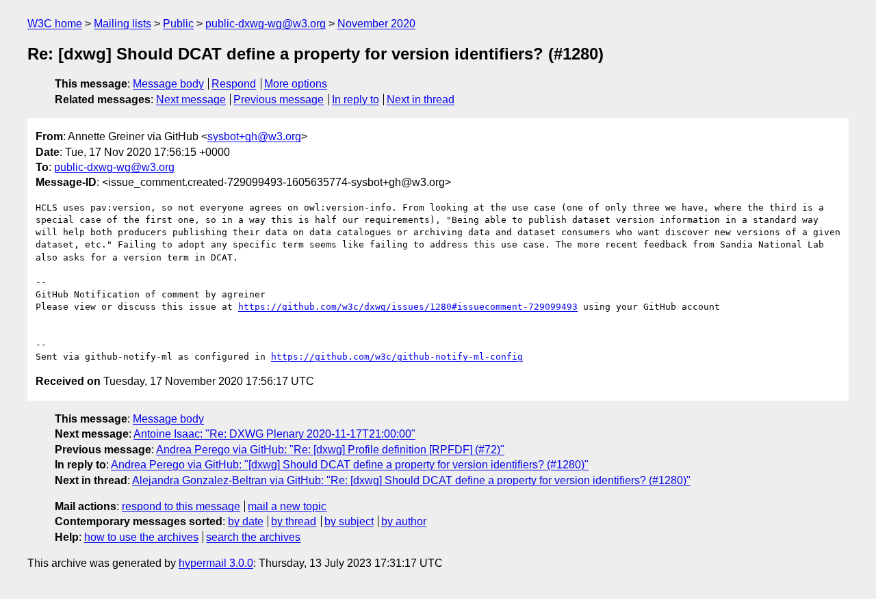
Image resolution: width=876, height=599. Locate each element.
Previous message (278, 99)
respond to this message (181, 506)
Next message (191, 99)
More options (295, 84)
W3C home (54, 23)
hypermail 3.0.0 (216, 563)
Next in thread (420, 99)
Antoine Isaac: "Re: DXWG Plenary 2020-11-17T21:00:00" (274, 434)
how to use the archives (141, 537)
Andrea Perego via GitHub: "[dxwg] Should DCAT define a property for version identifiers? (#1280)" (350, 464)
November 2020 (376, 23)
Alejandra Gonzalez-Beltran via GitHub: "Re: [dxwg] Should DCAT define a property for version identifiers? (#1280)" (411, 480)
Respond (233, 84)
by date (245, 521)
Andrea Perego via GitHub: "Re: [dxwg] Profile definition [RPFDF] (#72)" (330, 449)
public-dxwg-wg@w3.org (265, 23)
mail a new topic (287, 506)
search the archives (253, 537)
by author (403, 521)
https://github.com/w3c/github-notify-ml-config (397, 356)
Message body (168, 84)
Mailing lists (122, 23)
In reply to (355, 99)
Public (178, 23)
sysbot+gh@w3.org (254, 136)
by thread (293, 521)
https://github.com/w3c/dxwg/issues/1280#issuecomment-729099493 (408, 307)
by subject (349, 521)
